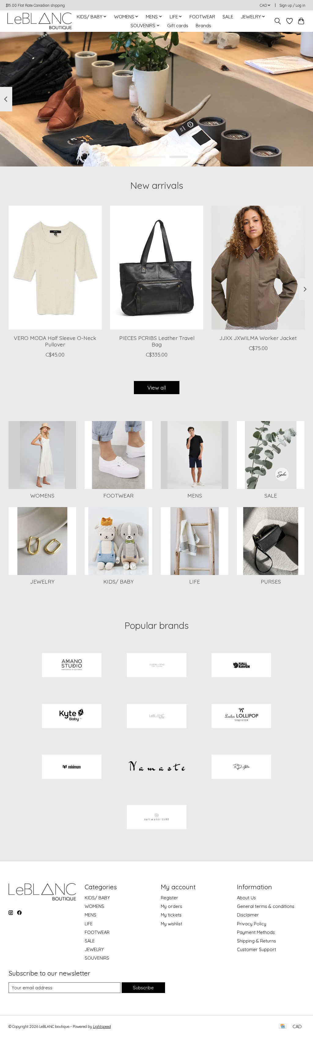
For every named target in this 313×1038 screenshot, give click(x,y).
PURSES (271, 581)
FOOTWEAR (202, 17)
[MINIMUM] (72, 767)
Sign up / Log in (292, 5)
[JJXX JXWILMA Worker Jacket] (258, 268)
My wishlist (171, 924)
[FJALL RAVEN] (241, 666)
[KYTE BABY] (72, 716)
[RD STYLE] (241, 767)
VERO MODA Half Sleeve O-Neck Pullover (55, 341)
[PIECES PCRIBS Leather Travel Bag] (156, 268)
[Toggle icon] (277, 21)
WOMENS (42, 495)
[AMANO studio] (72, 666)
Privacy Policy (251, 924)
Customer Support (256, 949)
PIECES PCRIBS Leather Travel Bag (156, 341)
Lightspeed (102, 1026)
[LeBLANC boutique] (39, 21)
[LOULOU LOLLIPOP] (241, 716)
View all (156, 387)
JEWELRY (42, 581)
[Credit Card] (282, 1026)
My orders (171, 906)
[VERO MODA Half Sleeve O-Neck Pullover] (55, 268)
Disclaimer (248, 915)
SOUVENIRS (97, 958)
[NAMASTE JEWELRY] (156, 767)
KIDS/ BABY (118, 581)
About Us (246, 898)
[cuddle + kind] (156, 666)
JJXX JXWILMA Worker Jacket (258, 337)
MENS (194, 495)
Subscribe (143, 988)
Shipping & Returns (256, 941)
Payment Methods (256, 932)
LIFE (194, 581)
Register (169, 898)
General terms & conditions (265, 906)
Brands (203, 25)
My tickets (171, 915)
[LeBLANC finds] (156, 716)
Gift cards (177, 25)
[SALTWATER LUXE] (156, 818)
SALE (228, 17)
